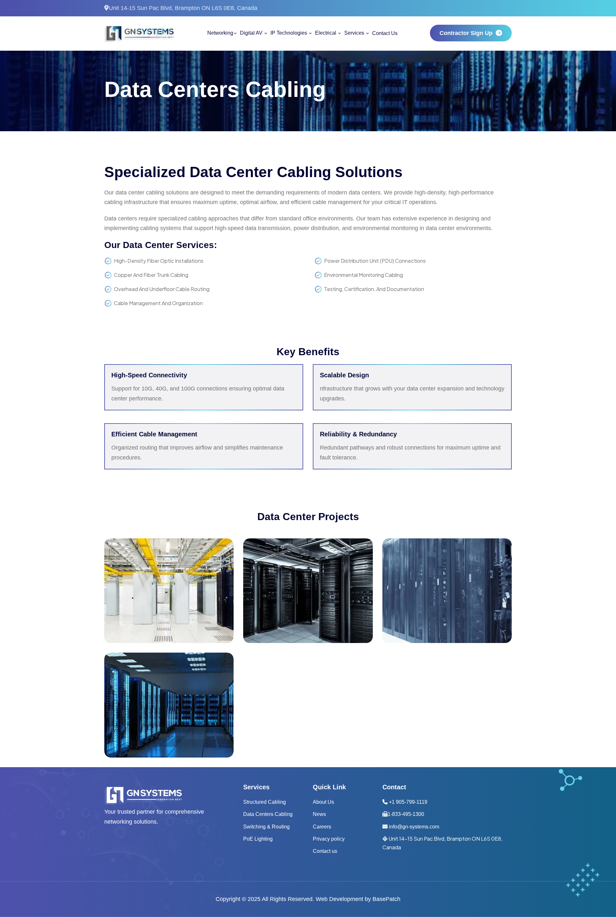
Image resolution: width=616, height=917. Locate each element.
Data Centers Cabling (268, 814)
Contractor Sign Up (466, 33)
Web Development (339, 899)
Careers (322, 826)
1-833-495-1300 (406, 814)
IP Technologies (289, 33)
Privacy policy (329, 839)
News (319, 814)
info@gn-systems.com (413, 826)
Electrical (326, 33)
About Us (323, 802)
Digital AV (252, 33)
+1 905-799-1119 (407, 802)
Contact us (325, 851)
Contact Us (385, 33)
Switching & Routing (266, 826)
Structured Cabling (264, 802)
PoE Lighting (258, 839)
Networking (220, 33)
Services (354, 33)
